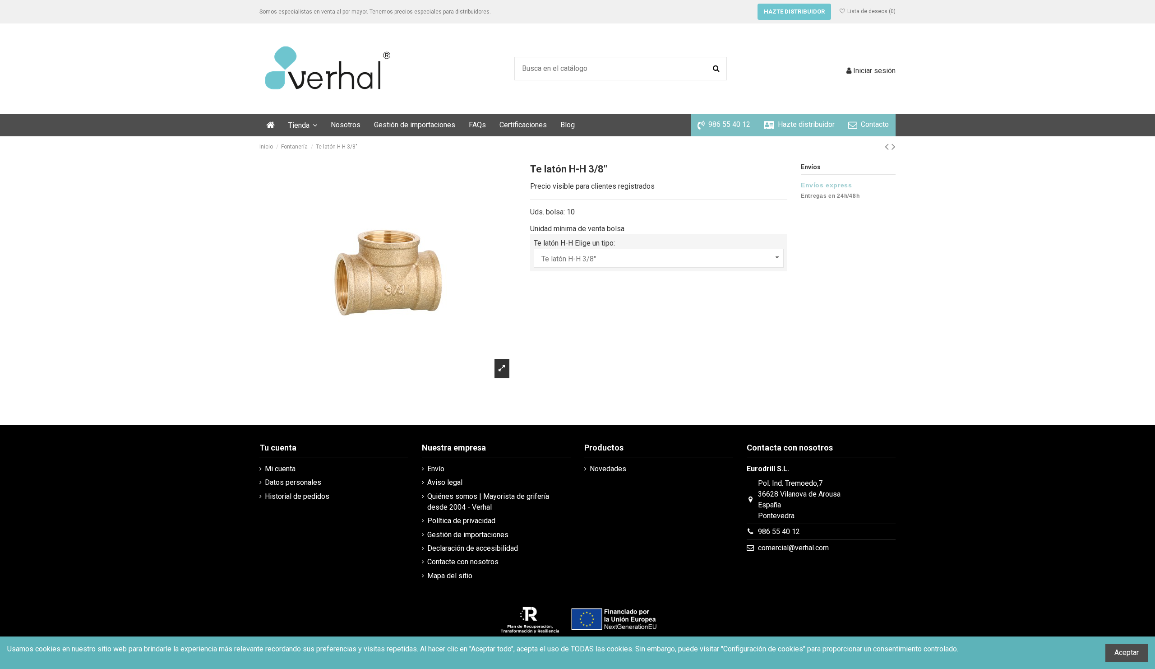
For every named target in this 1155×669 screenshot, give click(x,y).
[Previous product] (888, 146)
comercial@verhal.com (793, 548)
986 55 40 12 (779, 531)
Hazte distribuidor (794, 11)
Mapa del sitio (449, 575)
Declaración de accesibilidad (472, 548)
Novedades (608, 469)
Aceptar (1126, 652)
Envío (435, 469)
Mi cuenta (280, 469)
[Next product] (894, 146)
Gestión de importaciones (467, 534)
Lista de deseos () (871, 11)
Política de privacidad (461, 520)
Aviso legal (444, 482)
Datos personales (293, 482)
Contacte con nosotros (463, 562)
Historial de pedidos (297, 496)
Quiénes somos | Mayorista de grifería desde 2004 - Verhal (488, 501)
